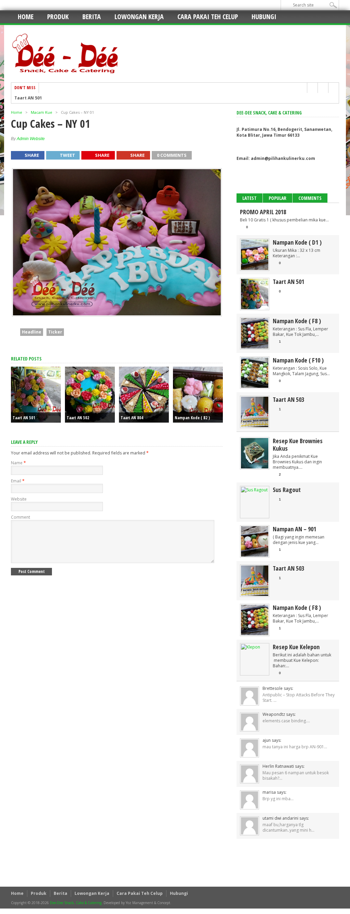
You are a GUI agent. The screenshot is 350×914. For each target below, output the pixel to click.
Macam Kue (41, 112)
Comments (310, 198)
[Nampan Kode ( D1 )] (254, 268)
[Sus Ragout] (254, 490)
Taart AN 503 (288, 399)
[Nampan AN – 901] (254, 555)
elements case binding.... (286, 721)
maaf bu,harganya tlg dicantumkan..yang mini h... (288, 827)
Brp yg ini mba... (278, 799)
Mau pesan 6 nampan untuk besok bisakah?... (295, 775)
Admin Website (31, 138)
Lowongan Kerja (139, 16)
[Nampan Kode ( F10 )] (254, 386)
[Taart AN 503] (254, 425)
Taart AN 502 (78, 418)
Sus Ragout (287, 489)
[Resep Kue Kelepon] (250, 647)
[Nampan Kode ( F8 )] (254, 347)
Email (18, 481)
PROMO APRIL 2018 (263, 212)
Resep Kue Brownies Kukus (298, 444)
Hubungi (264, 16)
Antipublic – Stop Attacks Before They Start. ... (298, 697)
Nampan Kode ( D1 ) (297, 242)
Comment (20, 517)
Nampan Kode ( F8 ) (297, 321)
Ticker (55, 332)
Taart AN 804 (132, 418)
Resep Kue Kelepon (296, 647)
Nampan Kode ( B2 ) (192, 418)
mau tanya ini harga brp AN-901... (294, 747)
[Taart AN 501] (254, 308)
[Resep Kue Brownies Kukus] (254, 467)
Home (25, 16)
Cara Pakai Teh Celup (207, 16)
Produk (58, 16)
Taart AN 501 (28, 98)
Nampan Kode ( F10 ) (298, 360)
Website (19, 499)
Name (18, 463)
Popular (277, 198)
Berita (91, 16)
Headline (31, 332)
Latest (249, 198)
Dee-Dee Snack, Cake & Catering (76, 902)
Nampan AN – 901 (294, 529)
